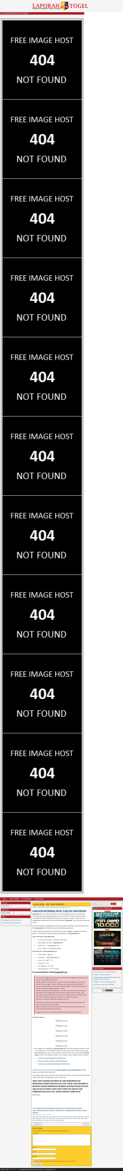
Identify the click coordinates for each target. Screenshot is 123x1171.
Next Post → (87, 1124)
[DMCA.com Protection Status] (107, 991)
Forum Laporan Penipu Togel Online (11, 923)
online (35, 907)
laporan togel (76, 1118)
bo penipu (86, 1116)
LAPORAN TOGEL (14, 1169)
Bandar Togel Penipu (56, 907)
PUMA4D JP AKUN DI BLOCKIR (102, 974)
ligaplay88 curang (59, 1108)
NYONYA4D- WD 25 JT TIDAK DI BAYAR (105, 972)
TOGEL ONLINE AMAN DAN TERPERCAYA (51, 1058)
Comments (67, 907)
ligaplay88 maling (70, 1108)
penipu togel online (37, 1120)
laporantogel (58, 1048)
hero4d (70, 1118)
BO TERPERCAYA (27, 899)
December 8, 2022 (44, 907)
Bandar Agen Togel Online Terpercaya (12, 920)
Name (34, 1147)
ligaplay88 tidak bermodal (73, 1110)
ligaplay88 (39, 1108)
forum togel (49, 1118)
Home (4, 899)
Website (34, 1156)
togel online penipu (54, 1120)
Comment (35, 1133)
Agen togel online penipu (42, 1116)
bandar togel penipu (78, 1116)
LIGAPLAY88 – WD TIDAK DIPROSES (48, 904)
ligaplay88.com (61, 972)
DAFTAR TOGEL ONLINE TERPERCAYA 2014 (52, 1061)
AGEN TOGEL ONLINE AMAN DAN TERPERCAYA (54, 1064)
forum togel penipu (57, 1118)
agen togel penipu (53, 1116)
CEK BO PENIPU (38, 899)
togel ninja (45, 1120)
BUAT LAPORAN (14, 899)
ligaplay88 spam (60, 1110)
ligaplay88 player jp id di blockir (46, 1110)
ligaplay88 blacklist (48, 1108)
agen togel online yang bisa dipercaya (47, 916)
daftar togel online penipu (38, 1118)
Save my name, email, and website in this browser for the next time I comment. (55, 1161)
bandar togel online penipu (66, 1116)
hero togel (65, 1118)
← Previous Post (36, 1124)
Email (34, 1152)
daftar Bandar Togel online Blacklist (69, 1070)
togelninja (61, 1120)
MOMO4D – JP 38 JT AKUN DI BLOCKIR (105, 982)
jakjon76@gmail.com (53, 957)
